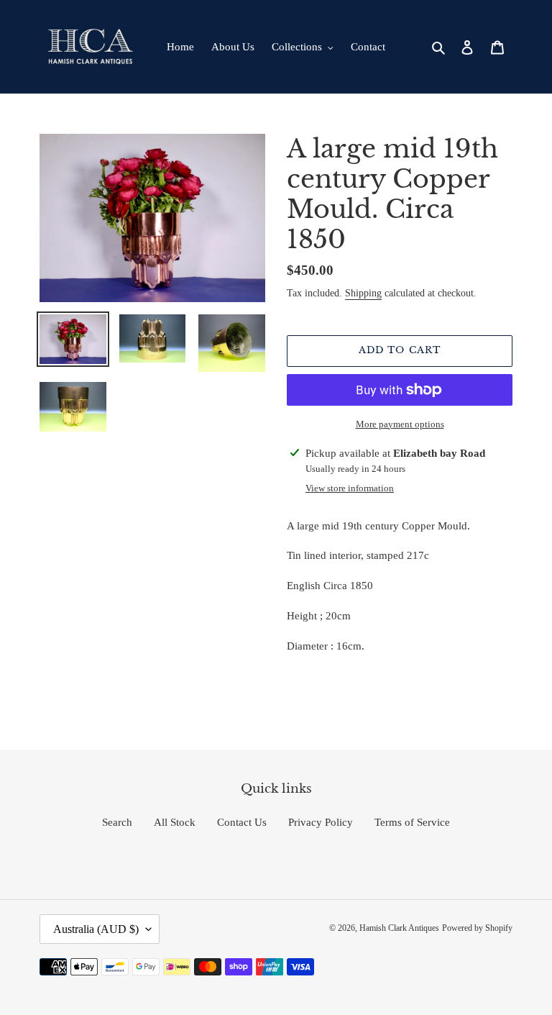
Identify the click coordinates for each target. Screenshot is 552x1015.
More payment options (400, 424)
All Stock (175, 822)
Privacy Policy (320, 822)
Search (117, 822)
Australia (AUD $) (96, 929)
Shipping (363, 293)
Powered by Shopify (477, 928)
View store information (349, 488)
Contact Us (242, 822)
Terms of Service (412, 822)
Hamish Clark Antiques (399, 928)
